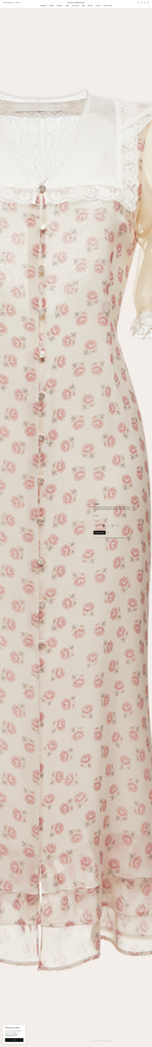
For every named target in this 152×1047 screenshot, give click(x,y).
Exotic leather (108, 5)
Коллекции (43, 5)
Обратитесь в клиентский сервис (116, 538)
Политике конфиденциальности (12, 1035)
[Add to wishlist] (108, 532)
